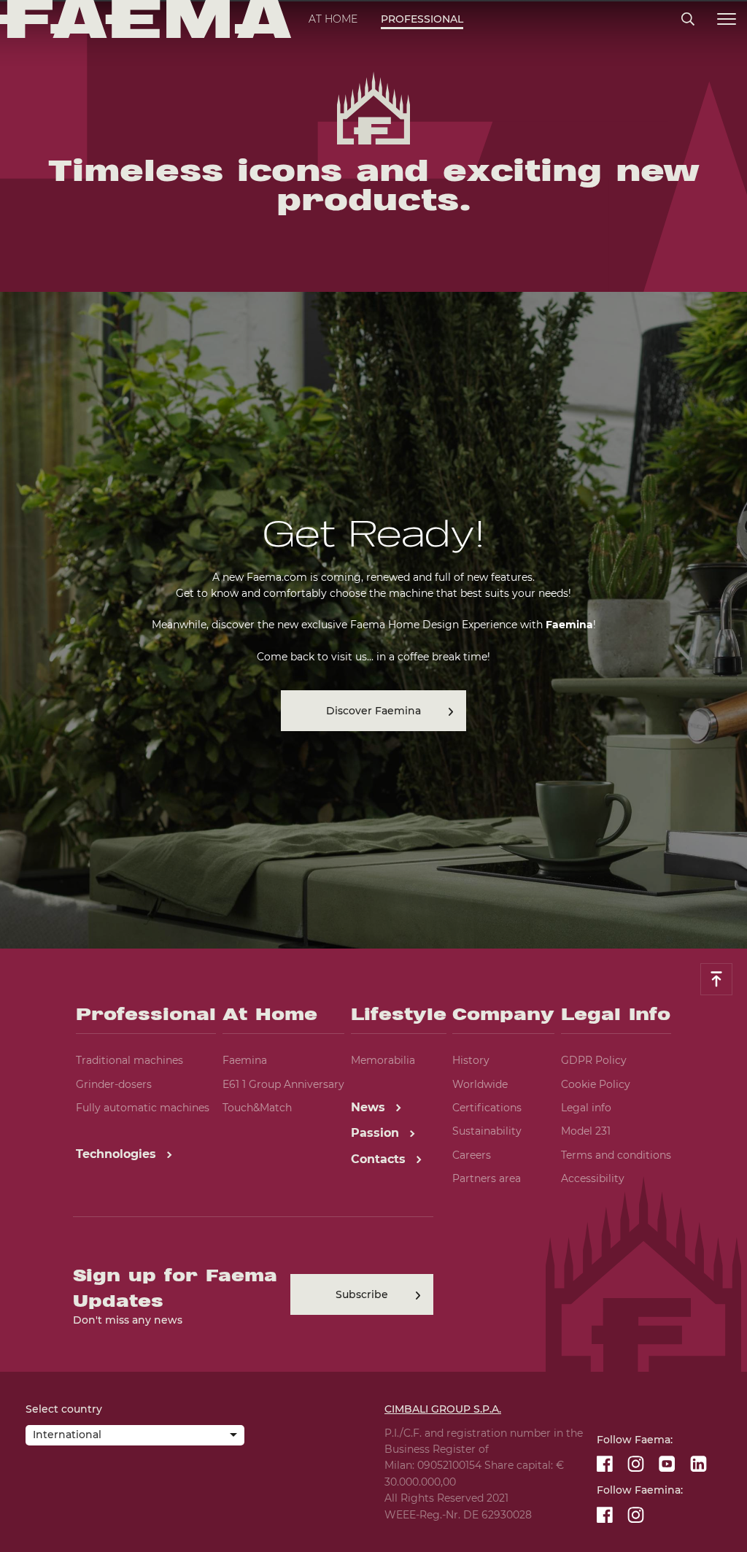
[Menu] (726, 19)
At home (333, 19)
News (370, 1107)
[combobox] (135, 1437)
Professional (422, 19)
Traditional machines (129, 1060)
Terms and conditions (616, 1155)
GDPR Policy (594, 1060)
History (470, 1060)
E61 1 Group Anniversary (283, 1084)
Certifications (487, 1107)
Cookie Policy (595, 1084)
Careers (471, 1155)
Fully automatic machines (142, 1107)
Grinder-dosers (114, 1084)
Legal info (586, 1107)
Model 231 (586, 1131)
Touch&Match (257, 1107)
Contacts (380, 1159)
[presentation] (373, 776)
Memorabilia (383, 1060)
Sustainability (487, 1131)
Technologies (118, 1154)
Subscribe (362, 1294)
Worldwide (480, 1084)
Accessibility (592, 1178)
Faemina (244, 1060)
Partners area (486, 1178)
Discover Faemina (373, 710)
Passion (377, 1133)
